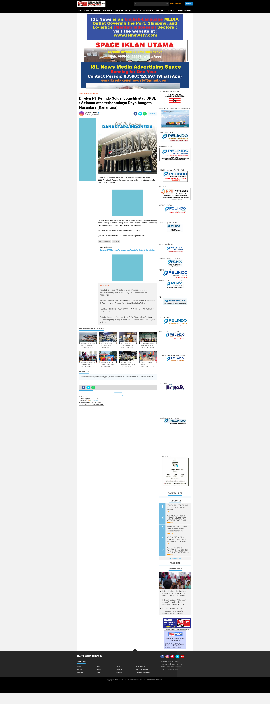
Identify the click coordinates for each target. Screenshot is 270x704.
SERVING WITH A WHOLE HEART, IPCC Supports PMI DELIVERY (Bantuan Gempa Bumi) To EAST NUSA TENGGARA (177, 539)
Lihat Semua (118, 394)
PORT (157, 10)
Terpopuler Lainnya (175, 558)
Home (80, 10)
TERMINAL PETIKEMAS (184, 10)
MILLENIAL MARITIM (146, 10)
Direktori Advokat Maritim (169, 669)
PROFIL (163, 10)
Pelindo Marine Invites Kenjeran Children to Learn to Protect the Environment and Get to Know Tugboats (174, 593)
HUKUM (79, 669)
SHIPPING (171, 10)
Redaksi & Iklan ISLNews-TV (170, 661)
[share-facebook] (135, 114)
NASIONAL (80, 672)
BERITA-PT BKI (95, 10)
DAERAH (79, 667)
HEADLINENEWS (108, 10)
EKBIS (98, 667)
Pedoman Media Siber (168, 664)
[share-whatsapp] (145, 114)
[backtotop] (135, 651)
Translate (95, 400)
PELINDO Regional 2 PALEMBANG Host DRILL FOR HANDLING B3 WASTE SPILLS (177, 550)
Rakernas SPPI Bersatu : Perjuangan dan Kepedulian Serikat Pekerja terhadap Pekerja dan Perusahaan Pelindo (127, 250)
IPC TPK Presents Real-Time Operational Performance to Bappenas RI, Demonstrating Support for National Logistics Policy (173, 611)
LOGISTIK (135, 10)
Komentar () (152, 113)
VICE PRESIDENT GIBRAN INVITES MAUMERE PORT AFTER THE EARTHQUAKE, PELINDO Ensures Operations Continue (177, 518)
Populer (188, 4)
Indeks (86, 10)
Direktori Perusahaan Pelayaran (171, 667)
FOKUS (118, 667)
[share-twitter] (140, 114)
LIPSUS (127, 10)
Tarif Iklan (179, 664)
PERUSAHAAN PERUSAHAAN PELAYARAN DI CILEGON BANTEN (177, 507)
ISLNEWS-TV (119, 10)
